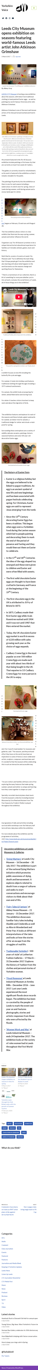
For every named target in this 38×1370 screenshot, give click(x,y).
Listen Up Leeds (7, 1274)
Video (4, 1307)
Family (5, 1128)
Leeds (24, 1132)
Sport (3, 1300)
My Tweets (5, 1356)
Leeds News (6, 1271)
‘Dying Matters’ (13, 859)
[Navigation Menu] (33, 8)
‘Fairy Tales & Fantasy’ (17, 906)
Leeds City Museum (8, 1137)
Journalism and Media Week (11, 1263)
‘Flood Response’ (14, 978)
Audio (4, 1241)
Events (4, 1252)
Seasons (20, 1137)
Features (5, 1260)
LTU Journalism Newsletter (11, 1278)
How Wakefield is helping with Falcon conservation (19, 1336)
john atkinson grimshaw (11, 1132)
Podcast (4, 1292)
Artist (9, 1123)
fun (19, 1128)
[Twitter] (3, 18)
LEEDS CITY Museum (9, 94)
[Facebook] (6, 18)
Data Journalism (7, 1249)
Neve (3, 1368)
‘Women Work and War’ (17, 1029)
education (18, 1123)
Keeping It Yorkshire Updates (12, 1267)
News (3, 1289)
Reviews (4, 1296)
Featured (5, 1256)
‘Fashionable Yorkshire (17, 951)
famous (12, 1128)
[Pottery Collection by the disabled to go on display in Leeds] (25, 1072)
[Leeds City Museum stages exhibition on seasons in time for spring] (9, 1072)
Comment (5, 1245)
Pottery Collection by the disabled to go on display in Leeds (25, 1079)
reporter (18, 56)
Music (4, 1285)
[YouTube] (13, 18)
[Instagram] (9, 18)
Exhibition (28, 1123)
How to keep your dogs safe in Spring (15, 1342)
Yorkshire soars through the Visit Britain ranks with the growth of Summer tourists (9, 1104)
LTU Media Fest (7, 1281)
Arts (3, 1238)
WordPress (19, 1368)
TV (3, 1303)
